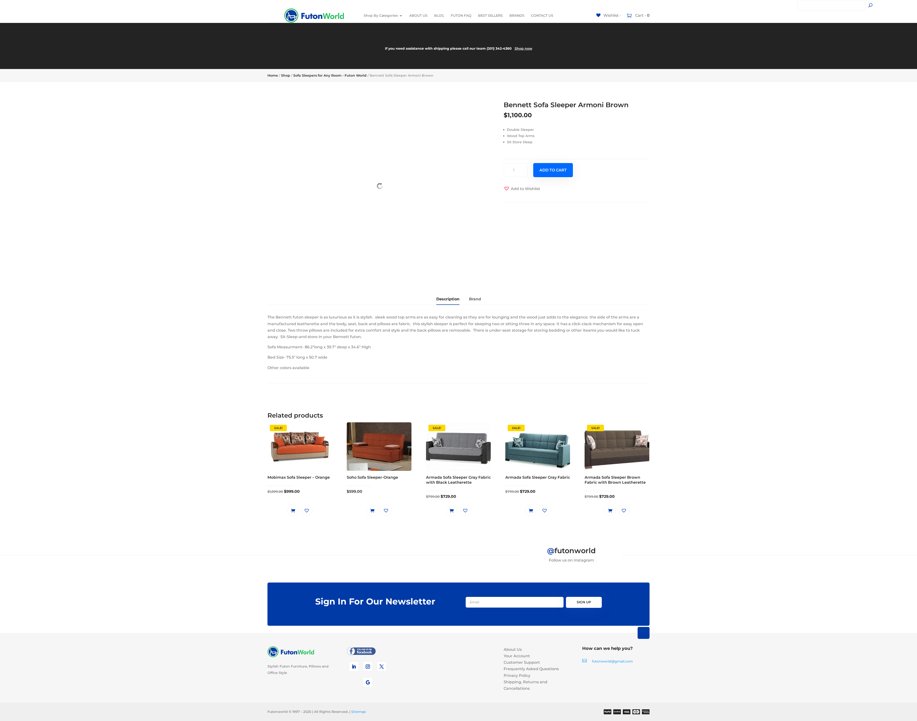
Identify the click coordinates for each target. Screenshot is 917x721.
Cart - (642, 15)
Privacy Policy (517, 675)
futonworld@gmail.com (612, 661)
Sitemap (358, 712)
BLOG (439, 15)
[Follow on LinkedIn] (354, 667)
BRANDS (516, 15)
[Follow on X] (382, 667)
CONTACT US (542, 15)
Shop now (523, 48)
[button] (522, 189)
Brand (475, 299)
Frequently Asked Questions (531, 669)
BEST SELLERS (490, 15)
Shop (285, 75)
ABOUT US (418, 15)
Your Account (517, 656)
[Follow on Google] (368, 682)
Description (447, 299)
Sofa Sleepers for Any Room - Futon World (330, 75)
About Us (513, 649)
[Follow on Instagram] (368, 667)
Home (272, 75)
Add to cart (553, 170)
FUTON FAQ (461, 15)
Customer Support (522, 662)
